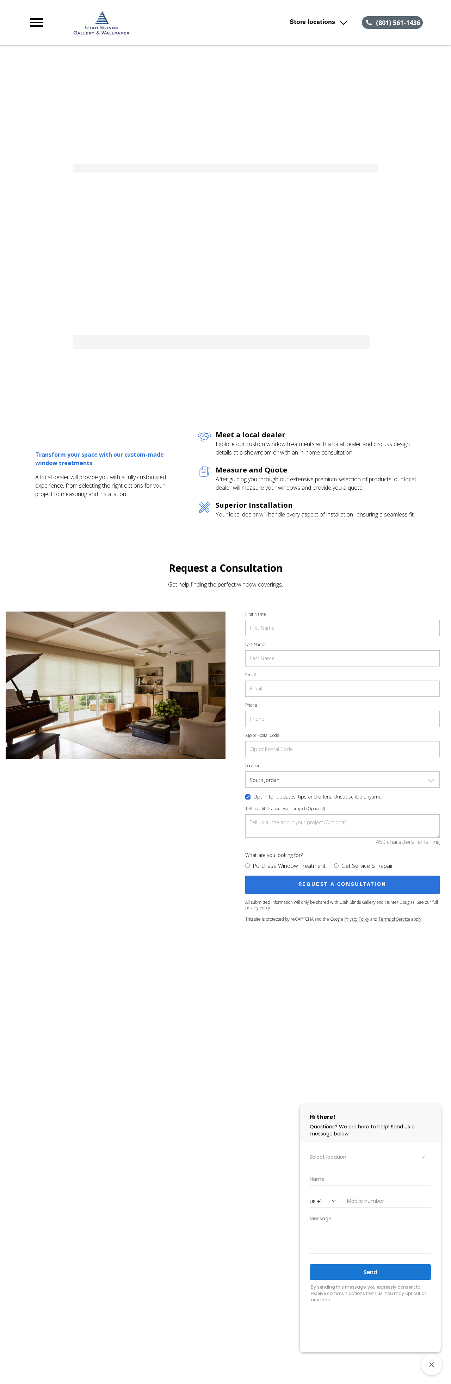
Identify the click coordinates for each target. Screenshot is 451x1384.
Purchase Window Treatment (289, 866)
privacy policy (257, 908)
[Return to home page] (149, 22)
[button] (36, 22)
